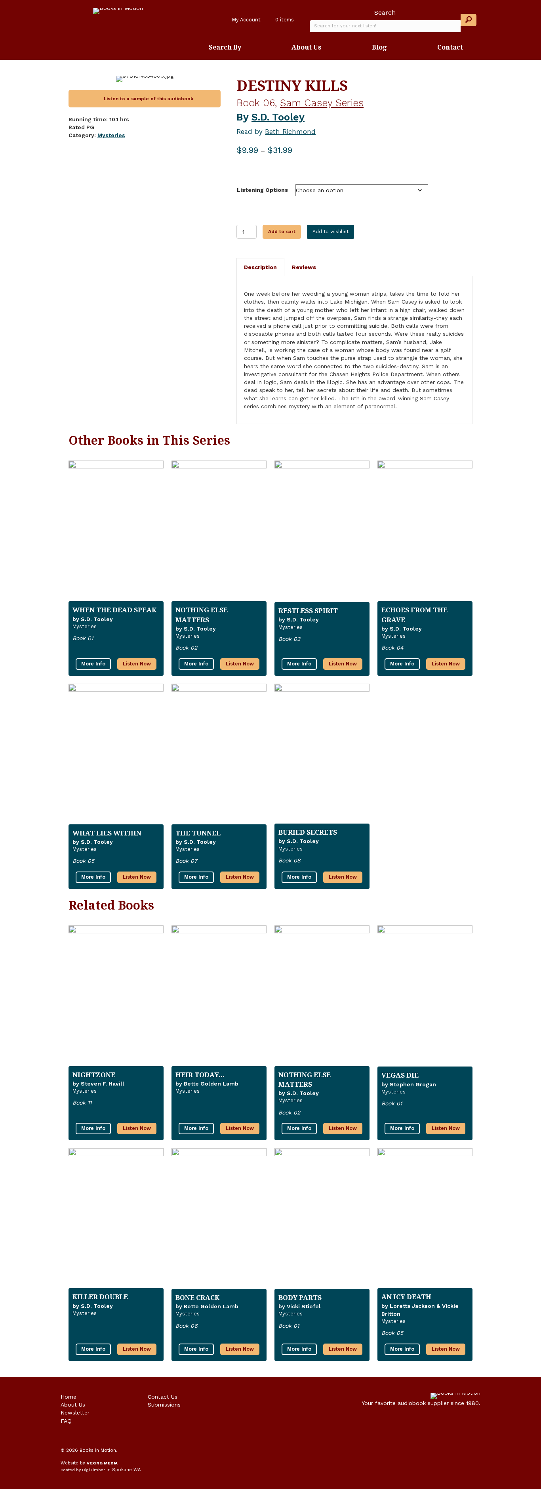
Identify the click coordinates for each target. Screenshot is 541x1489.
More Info (93, 664)
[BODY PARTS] (322, 1218)
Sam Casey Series (322, 103)
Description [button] (260, 267)
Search (385, 12)
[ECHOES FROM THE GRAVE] (424, 530)
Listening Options (262, 190)
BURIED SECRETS (307, 832)
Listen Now (137, 664)
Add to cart (281, 231)
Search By (225, 47)
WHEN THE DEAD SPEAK (114, 609)
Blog (379, 47)
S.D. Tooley (278, 117)
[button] (468, 20)
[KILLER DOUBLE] (116, 1217)
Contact (450, 47)
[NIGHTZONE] (116, 995)
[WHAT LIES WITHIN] (116, 753)
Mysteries (111, 135)
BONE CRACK (197, 1297)
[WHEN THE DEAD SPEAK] (116, 530)
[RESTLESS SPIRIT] (322, 531)
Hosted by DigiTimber (83, 1470)
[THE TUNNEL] (219, 753)
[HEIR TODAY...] (219, 995)
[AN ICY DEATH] (424, 1217)
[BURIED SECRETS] (322, 753)
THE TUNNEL (198, 832)
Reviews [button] (304, 267)
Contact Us (162, 1396)
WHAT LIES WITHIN (106, 832)
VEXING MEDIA (102, 1463)
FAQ (66, 1421)
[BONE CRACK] (219, 1218)
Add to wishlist (330, 231)
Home (68, 1396)
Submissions (164, 1404)
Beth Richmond (290, 132)
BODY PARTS (300, 1297)
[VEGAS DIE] (424, 995)
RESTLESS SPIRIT (308, 610)
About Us (306, 47)
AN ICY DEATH (406, 1296)
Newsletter (75, 1412)
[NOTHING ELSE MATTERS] (219, 530)
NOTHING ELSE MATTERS (201, 614)
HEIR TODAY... (200, 1074)
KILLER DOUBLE (100, 1296)
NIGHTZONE (93, 1074)
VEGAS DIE (400, 1075)
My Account (245, 20)
